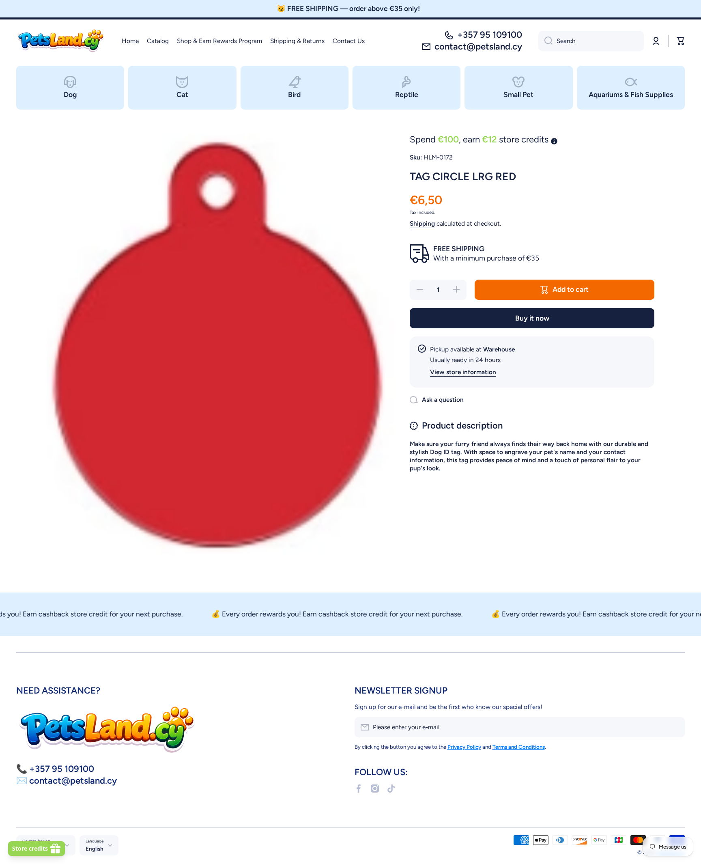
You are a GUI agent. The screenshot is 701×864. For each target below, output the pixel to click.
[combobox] (591, 41)
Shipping (422, 223)
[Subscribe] (674, 727)
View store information (463, 372)
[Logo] (60, 41)
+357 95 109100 (489, 34)
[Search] (545, 41)
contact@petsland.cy (478, 46)
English (94, 848)
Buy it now (532, 318)
